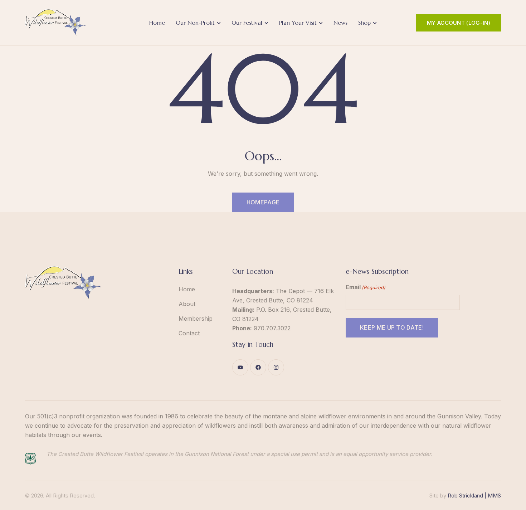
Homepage (263, 202)
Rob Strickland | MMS (474, 495)
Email (365, 287)
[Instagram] (276, 367)
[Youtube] (240, 367)
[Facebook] (258, 367)
